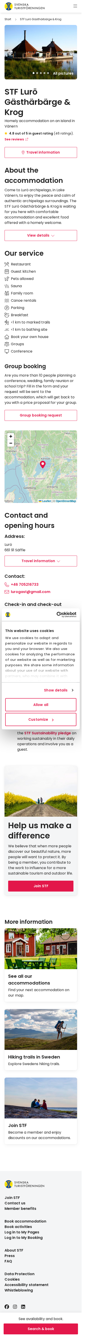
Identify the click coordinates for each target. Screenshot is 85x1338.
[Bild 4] (44, 73)
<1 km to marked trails (30, 322)
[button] (43, 464)
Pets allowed (22, 278)
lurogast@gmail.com (30, 591)
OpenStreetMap (66, 501)
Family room (22, 293)
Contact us (15, 1203)
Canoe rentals (23, 300)
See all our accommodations (29, 979)
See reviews (14, 139)
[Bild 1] (33, 73)
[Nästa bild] (71, 52)
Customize (38, 719)
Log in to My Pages (22, 1232)
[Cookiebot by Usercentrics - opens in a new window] (57, 615)
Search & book (41, 1328)
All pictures (63, 73)
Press (10, 1255)
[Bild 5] (48, 73)
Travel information (43, 152)
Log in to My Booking (24, 1237)
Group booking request (41, 415)
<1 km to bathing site (29, 329)
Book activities (18, 1226)
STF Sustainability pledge (47, 733)
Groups (17, 344)
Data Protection (19, 1274)
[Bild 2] (37, 73)
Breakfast (19, 315)
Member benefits (20, 1208)
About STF (14, 1250)
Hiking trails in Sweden (34, 1057)
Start (8, 19)
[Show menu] (75, 6)
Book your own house (30, 336)
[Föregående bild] (10, 52)
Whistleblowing (19, 1290)
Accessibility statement (27, 1284)
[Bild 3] (41, 73)
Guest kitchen (23, 271)
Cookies (12, 1279)
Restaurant (21, 264)
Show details (56, 690)
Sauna (16, 286)
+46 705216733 (25, 584)
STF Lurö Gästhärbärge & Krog (40, 19)
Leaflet (46, 501)
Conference (21, 351)
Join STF (41, 886)
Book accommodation (25, 1221)
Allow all (40, 704)
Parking (17, 307)
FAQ (8, 1261)
